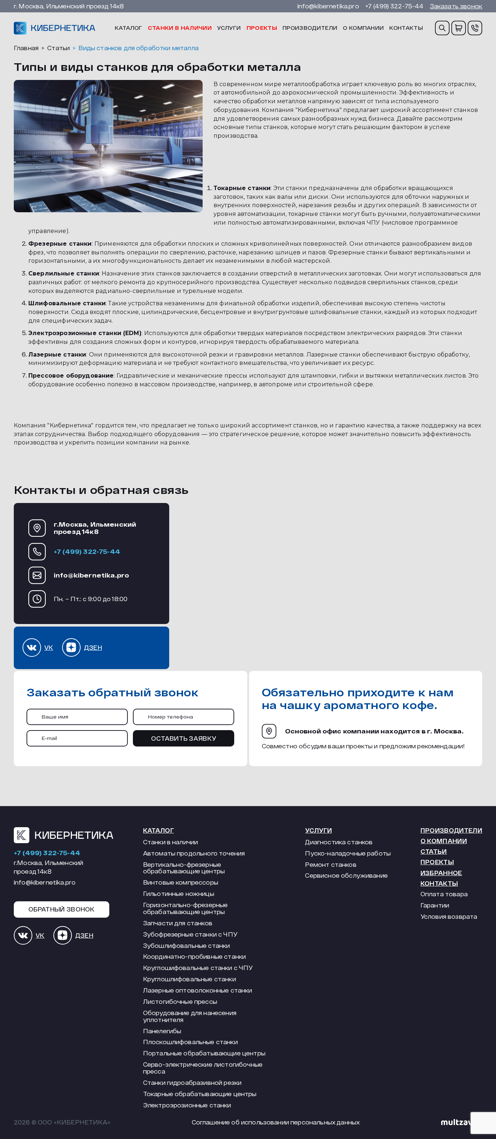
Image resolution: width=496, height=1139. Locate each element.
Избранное (441, 873)
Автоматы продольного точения (194, 853)
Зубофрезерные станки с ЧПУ (190, 934)
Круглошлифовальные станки (189, 979)
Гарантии (434, 905)
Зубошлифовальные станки (186, 945)
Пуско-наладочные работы (348, 853)
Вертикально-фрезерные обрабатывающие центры (184, 868)
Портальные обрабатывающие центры (204, 1053)
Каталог (128, 28)
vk (48, 647)
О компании (363, 28)
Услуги (229, 28)
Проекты (262, 28)
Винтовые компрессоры (180, 882)
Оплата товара (444, 894)
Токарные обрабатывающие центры (200, 1094)
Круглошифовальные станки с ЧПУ (198, 968)
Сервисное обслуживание (346, 875)
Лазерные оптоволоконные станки (197, 990)
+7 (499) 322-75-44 (394, 6)
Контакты (406, 28)
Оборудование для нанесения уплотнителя (189, 1016)
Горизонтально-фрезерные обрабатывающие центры (185, 908)
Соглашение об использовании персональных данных (276, 1122)
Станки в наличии (180, 28)
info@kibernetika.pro (328, 6)
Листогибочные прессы (180, 1001)
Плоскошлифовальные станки (190, 1042)
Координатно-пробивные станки (194, 956)
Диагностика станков (339, 842)
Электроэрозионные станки (187, 1105)
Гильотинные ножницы (178, 893)
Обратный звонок (61, 909)
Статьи (433, 851)
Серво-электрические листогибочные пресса (203, 1068)
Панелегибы (162, 1031)
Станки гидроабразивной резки (192, 1082)
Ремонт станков (330, 864)
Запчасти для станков (177, 923)
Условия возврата (448, 916)
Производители (309, 28)
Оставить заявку (183, 738)
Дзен (93, 647)
